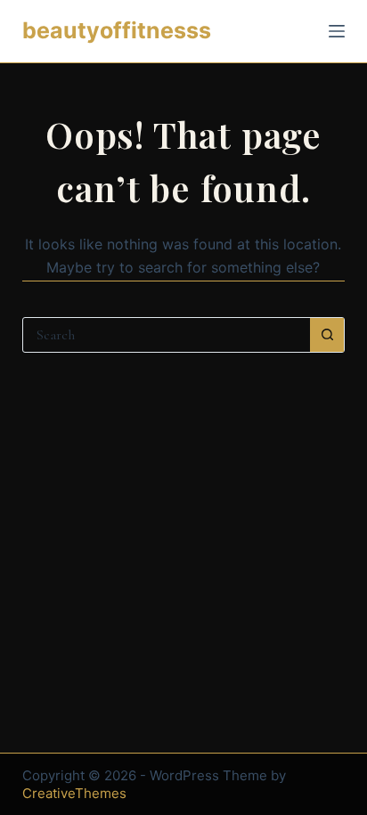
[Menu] (337, 31)
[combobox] (167, 335)
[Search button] (327, 335)
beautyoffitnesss (116, 30)
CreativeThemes (74, 793)
